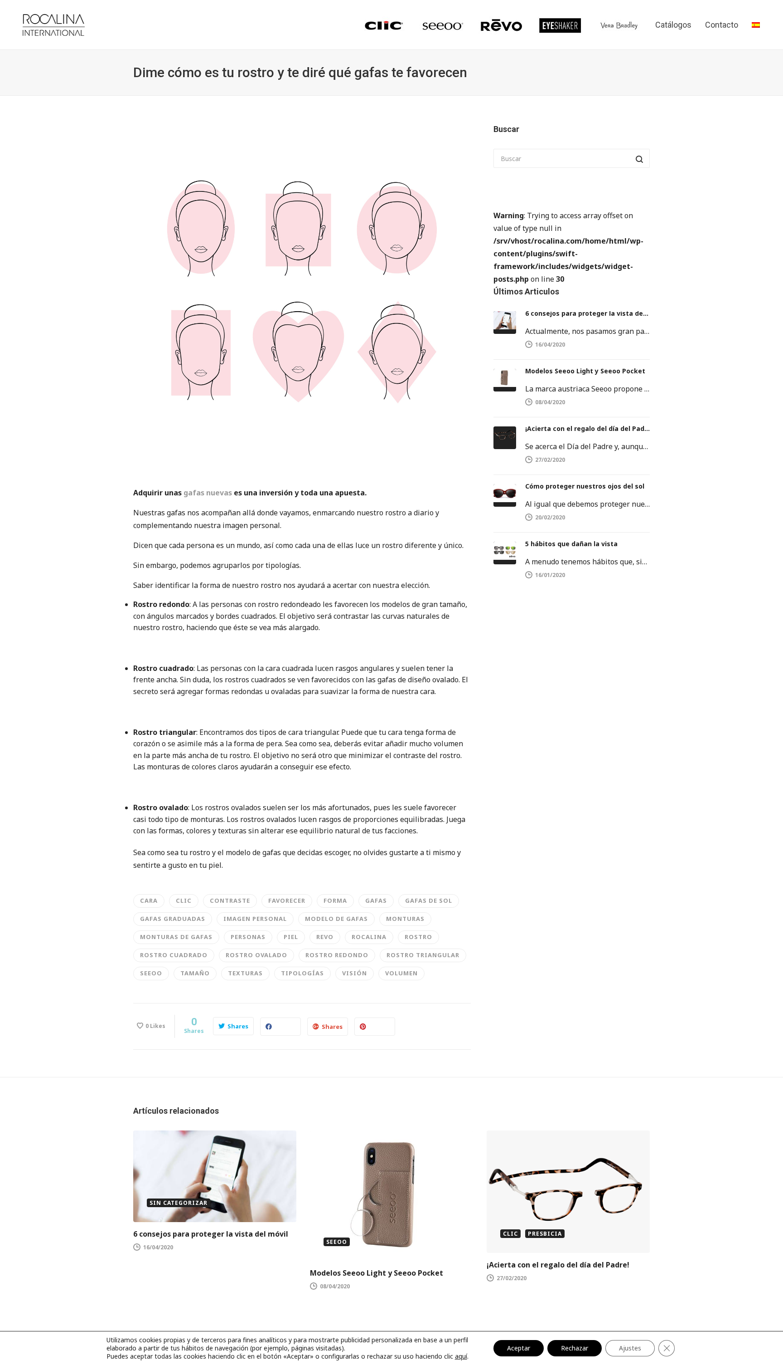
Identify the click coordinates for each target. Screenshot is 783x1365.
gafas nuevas (208, 493)
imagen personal (255, 919)
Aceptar (518, 1348)
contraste (230, 900)
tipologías (302, 973)
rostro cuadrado (174, 955)
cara (149, 900)
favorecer (286, 900)
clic (184, 900)
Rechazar (574, 1348)
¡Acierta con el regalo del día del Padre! (587, 428)
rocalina (369, 937)
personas (248, 937)
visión (354, 973)
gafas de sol (428, 900)
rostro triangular (423, 955)
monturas (405, 919)
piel (291, 937)
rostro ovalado (256, 955)
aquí (461, 1356)
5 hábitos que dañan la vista (571, 543)
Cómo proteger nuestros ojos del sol (584, 486)
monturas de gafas (176, 937)
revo (325, 937)
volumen (401, 973)
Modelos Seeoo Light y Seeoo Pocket (585, 371)
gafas (376, 900)
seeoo (151, 973)
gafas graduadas (172, 919)
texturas (245, 973)
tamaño (195, 973)
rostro (418, 937)
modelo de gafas (336, 919)
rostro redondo (336, 955)
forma (335, 900)
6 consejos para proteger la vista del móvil (587, 313)
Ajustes (630, 1348)
